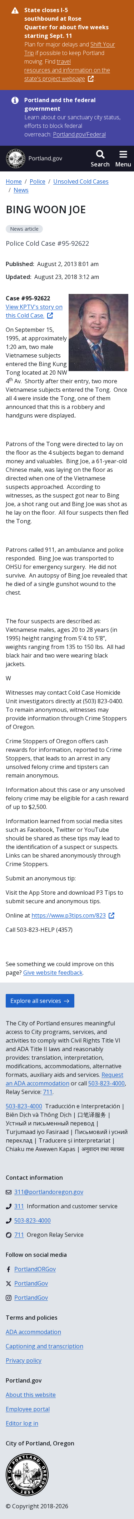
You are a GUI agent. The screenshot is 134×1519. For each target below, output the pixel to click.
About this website (31, 1395)
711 (48, 1092)
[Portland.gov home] (34, 159)
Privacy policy (23, 1360)
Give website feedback (53, 972)
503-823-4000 (106, 1083)
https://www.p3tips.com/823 (68, 915)
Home (14, 181)
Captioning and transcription (44, 1346)
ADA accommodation (33, 1332)
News (21, 190)
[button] (100, 158)
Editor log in (22, 1423)
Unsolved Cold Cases (81, 181)
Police (37, 181)
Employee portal (28, 1409)
